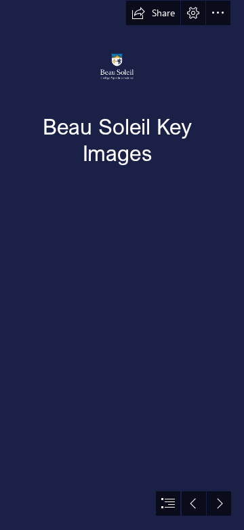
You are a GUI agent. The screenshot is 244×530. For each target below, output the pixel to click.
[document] (122, 265)
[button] (153, 13)
